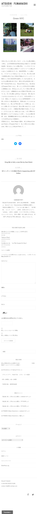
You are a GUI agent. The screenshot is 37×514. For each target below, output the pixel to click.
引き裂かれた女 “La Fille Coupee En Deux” (14, 243)
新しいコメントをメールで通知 (9, 330)
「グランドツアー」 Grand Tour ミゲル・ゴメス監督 (15, 374)
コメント (4, 261)
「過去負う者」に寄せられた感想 (10, 396)
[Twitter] (33, 495)
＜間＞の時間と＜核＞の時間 (9, 379)
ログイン (3, 451)
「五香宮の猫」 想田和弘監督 (9, 384)
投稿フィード (4, 456)
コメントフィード (6, 461)
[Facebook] (28, 495)
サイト (3, 304)
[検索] (33, 350)
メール (3, 296)
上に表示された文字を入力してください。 (12, 318)
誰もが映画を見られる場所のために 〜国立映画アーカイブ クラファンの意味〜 (18, 364)
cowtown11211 (18, 200)
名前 (3, 287)
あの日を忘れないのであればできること (11, 370)
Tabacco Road (5, 237)
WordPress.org (5, 465)
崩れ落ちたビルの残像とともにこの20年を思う (14, 231)
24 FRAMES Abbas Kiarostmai (9, 411)
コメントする (23, 15)
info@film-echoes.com (11, 486)
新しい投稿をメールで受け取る (9, 335)
